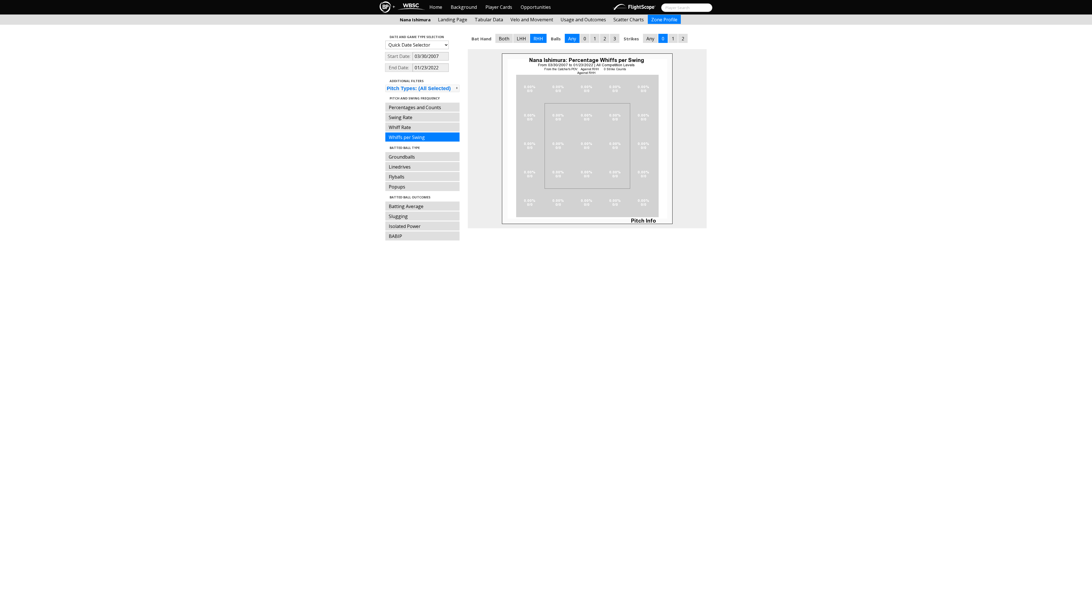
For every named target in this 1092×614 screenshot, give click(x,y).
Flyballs (396, 177)
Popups (397, 187)
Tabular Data (489, 19)
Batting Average (406, 206)
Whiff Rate (400, 127)
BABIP (395, 236)
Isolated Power (405, 226)
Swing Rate (400, 117)
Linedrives (400, 167)
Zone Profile (664, 19)
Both (504, 39)
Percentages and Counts (415, 107)
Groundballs (402, 157)
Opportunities (536, 7)
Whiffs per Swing (407, 137)
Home (435, 7)
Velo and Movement (531, 19)
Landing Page (452, 19)
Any (572, 39)
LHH (521, 39)
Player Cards (498, 7)
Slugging (398, 216)
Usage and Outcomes (583, 19)
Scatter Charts (628, 19)
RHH (538, 39)
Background (464, 7)
